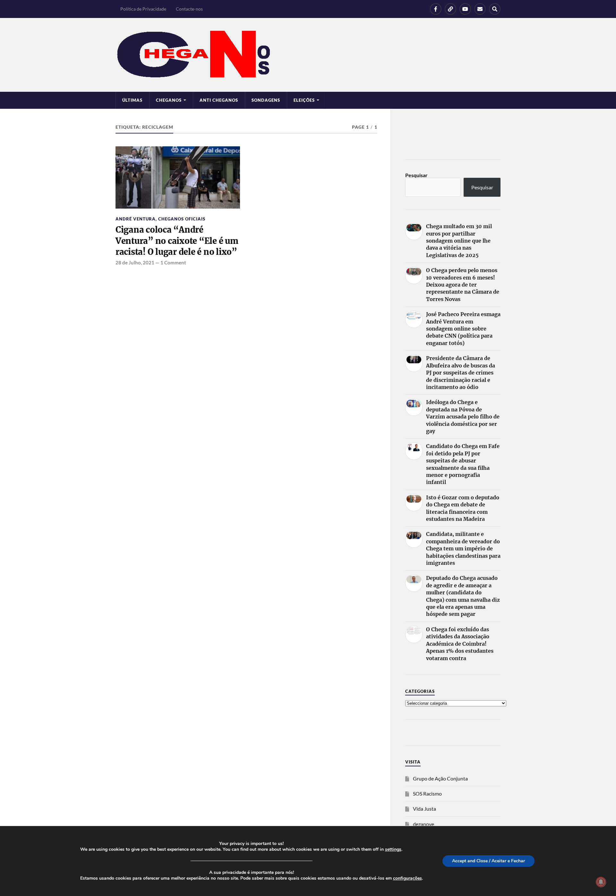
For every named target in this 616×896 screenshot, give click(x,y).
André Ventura (136, 218)
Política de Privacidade (143, 9)
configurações (407, 878)
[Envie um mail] (480, 9)
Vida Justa (424, 809)
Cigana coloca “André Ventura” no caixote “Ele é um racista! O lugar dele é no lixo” (177, 241)
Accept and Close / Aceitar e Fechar (488, 861)
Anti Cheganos (219, 100)
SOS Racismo (427, 793)
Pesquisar (416, 175)
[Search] (495, 9)
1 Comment (173, 262)
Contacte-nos (189, 9)
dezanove (423, 824)
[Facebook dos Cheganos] (435, 9)
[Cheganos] (308, 55)
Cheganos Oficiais (181, 218)
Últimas (132, 100)
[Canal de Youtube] (465, 9)
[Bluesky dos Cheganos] (450, 9)
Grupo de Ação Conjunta (440, 778)
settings (393, 849)
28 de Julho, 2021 (135, 262)
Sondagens (266, 100)
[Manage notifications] (601, 882)
